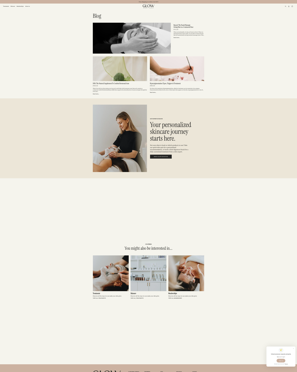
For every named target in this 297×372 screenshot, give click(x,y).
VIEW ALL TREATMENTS (99, 298)
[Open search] (285, 6)
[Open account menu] (289, 6)
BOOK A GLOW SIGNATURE (161, 156)
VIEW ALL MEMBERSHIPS (175, 298)
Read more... (177, 37)
